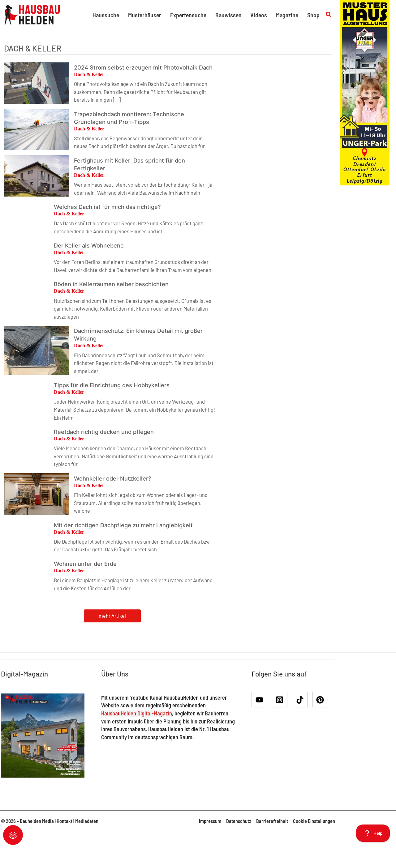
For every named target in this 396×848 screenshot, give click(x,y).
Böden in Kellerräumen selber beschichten (111, 284)
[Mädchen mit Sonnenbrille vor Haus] (365, 92)
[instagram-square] (281, 699)
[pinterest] (321, 699)
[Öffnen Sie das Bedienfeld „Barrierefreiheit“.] (13, 835)
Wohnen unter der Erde (85, 563)
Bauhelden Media (37, 821)
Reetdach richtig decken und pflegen (104, 431)
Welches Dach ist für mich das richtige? (107, 206)
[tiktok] (302, 699)
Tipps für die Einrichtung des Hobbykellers (112, 385)
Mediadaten (86, 821)
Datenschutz (238, 821)
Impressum (210, 821)
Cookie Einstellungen (314, 821)
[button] (329, 14)
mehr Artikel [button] (112, 616)
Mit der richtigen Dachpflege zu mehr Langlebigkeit (123, 525)
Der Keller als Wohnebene (89, 245)
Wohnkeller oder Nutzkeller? (112, 478)
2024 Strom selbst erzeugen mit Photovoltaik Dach (143, 67)
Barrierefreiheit (272, 821)
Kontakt (64, 821)
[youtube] (261, 699)
